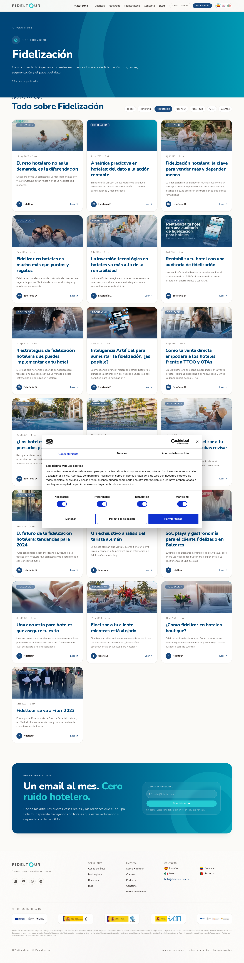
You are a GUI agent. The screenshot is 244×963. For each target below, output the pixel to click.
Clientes (100, 6)
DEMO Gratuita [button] (180, 5)
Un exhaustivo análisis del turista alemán (118, 536)
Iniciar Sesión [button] (202, 5)
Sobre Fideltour (135, 868)
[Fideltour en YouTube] (24, 881)
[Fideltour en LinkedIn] (15, 881)
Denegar (70, 518)
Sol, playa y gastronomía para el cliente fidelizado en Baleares (194, 539)
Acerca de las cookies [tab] (175, 453)
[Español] (218, 6)
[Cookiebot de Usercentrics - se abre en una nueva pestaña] (173, 441)
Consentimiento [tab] (68, 453)
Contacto (149, 6)
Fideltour (181, 109)
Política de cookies (222, 950)
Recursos (114, 6)
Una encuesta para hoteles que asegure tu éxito (44, 628)
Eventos (225, 109)
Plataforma (81, 6)
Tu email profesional (159, 787)
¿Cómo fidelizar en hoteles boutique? (194, 628)
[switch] (102, 504)
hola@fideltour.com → (177, 879)
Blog (162, 6)
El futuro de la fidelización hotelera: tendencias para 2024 (44, 539)
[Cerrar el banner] (197, 441)
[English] (223, 6)
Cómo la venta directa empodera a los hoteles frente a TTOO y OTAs (191, 356)
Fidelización (163, 109)
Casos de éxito (96, 868)
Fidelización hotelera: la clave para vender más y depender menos (197, 169)
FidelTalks (197, 109)
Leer (72, 204)
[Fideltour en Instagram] (32, 881)
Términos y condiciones (172, 950)
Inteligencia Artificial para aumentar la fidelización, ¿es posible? (120, 356)
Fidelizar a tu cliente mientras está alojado (113, 628)
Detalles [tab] (122, 453)
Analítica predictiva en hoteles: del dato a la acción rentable (120, 169)
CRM (212, 109)
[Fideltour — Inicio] (26, 5)
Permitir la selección (122, 518)
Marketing (145, 109)
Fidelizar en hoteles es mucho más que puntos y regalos (42, 265)
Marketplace (132, 6)
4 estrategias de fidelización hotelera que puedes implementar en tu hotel (45, 356)
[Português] (228, 6)
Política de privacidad (199, 950)
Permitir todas (173, 518)
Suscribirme (179, 803)
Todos (130, 109)
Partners (131, 880)
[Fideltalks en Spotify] (41, 881)
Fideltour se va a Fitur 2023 (45, 710)
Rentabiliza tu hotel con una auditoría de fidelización (195, 262)
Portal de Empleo (136, 891)
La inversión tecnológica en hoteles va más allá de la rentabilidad (119, 265)
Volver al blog (24, 27)
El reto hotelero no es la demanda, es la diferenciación (47, 166)
